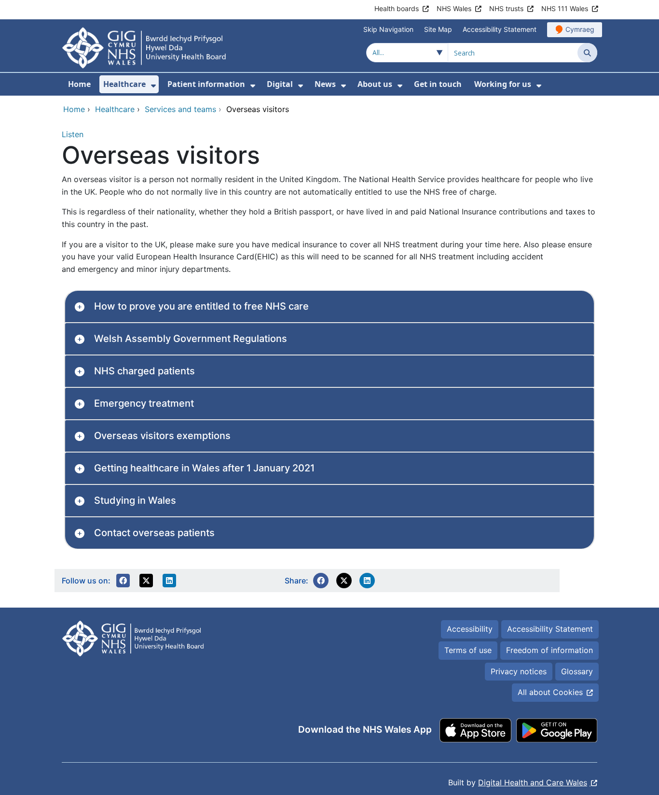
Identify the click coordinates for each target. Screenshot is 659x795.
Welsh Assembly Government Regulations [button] (190, 338)
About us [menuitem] (374, 84)
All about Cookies (550, 692)
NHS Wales (454, 8)
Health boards (396, 8)
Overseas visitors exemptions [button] (162, 435)
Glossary (577, 671)
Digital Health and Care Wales (532, 782)
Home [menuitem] (79, 84)
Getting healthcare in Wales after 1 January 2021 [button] (204, 468)
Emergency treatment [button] (144, 403)
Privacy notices (519, 671)
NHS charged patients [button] (144, 371)
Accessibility (470, 629)
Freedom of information (549, 650)
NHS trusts (506, 8)
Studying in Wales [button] (135, 500)
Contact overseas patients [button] (154, 533)
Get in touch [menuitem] (438, 84)
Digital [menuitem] (280, 84)
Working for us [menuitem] (502, 84)
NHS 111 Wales (564, 8)
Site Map (438, 29)
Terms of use (468, 650)
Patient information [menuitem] (206, 84)
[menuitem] (153, 85)
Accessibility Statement (499, 29)
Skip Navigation (388, 29)
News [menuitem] (325, 84)
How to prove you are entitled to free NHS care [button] (201, 306)
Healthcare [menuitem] (124, 84)
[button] (123, 580)
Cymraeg (579, 29)
